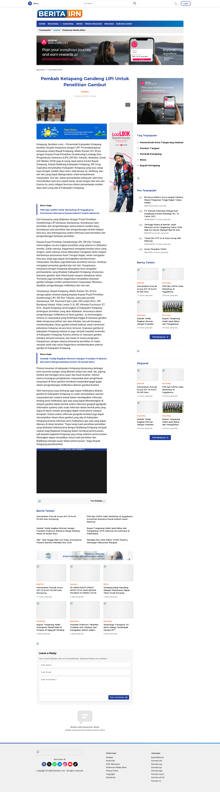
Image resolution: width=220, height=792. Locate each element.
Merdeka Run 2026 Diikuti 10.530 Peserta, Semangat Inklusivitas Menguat (107, 541)
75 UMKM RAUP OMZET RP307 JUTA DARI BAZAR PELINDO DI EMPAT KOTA (83, 590)
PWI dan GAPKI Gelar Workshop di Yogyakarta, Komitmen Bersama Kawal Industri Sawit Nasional (69, 212)
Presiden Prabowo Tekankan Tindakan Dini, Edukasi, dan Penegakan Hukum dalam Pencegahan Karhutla (84, 628)
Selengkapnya (159, 337)
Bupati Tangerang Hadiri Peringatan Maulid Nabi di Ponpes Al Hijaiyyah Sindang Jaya (50, 628)
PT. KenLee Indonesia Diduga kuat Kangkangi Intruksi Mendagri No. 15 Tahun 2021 (161, 213)
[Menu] (30, 4)
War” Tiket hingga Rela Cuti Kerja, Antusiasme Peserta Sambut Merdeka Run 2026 (59, 541)
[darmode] (176, 3)
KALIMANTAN (55, 69)
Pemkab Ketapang (151, 154)
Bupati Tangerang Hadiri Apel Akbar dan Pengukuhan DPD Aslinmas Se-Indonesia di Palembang (108, 531)
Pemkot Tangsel (149, 148)
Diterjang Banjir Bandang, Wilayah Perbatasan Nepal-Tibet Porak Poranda (117, 590)
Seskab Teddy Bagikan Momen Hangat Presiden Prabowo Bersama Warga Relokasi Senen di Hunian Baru (73, 360)
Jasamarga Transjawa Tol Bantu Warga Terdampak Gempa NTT (116, 627)
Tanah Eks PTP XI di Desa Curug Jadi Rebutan (162, 239)
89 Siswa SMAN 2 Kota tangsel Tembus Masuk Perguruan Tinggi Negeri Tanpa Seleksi (163, 200)
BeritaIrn (41, 69)
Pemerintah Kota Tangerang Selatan (161, 142)
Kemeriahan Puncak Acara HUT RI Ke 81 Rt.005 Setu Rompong (56, 517)
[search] (135, 3)
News (143, 159)
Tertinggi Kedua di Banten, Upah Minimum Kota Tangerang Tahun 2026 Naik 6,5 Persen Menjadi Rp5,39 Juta (163, 227)
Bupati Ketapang (150, 165)
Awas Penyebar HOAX (155, 249)
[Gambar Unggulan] (51, 120)
